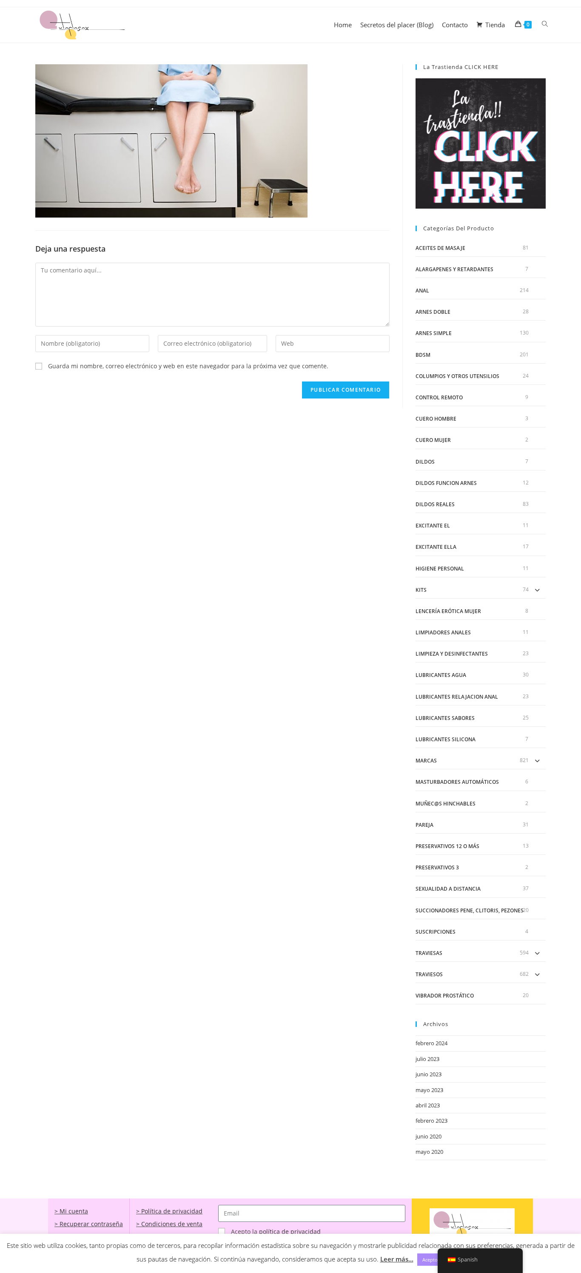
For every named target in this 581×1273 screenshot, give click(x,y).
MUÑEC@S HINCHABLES (446, 803)
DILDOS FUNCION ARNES (446, 483)
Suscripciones (436, 931)
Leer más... (396, 1259)
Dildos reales (435, 504)
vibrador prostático (445, 995)
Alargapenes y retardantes (454, 269)
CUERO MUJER (433, 440)
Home (343, 24)
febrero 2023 (431, 1120)
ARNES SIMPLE (434, 333)
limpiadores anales (443, 632)
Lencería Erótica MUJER (448, 611)
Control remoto (439, 397)
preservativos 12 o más (447, 846)
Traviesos (429, 974)
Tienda (495, 24)
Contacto (455, 24)
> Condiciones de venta (169, 1224)
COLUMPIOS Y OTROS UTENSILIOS (457, 376)
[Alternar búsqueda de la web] (545, 24)
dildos (425, 461)
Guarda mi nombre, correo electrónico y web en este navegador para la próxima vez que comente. (188, 366)
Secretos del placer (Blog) (396, 24)
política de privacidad (290, 1231)
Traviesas (429, 953)
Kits (421, 589)
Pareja (424, 825)
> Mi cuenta (71, 1211)
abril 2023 (428, 1105)
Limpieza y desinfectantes (452, 653)
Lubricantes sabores (445, 718)
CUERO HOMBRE (436, 418)
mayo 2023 (429, 1090)
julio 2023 (427, 1059)
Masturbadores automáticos (457, 782)
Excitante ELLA (436, 546)
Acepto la (276, 1231)
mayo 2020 (429, 1151)
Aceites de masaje (440, 248)
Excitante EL (433, 525)
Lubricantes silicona (446, 739)
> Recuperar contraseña (88, 1224)
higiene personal (440, 568)
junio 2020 (428, 1136)
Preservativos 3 (437, 867)
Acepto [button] (430, 1259)
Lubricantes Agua (441, 675)
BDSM (423, 354)
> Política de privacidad (169, 1211)
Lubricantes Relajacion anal (457, 696)
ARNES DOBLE (433, 311)
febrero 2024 (431, 1043)
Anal (422, 290)
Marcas (426, 760)
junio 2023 (428, 1074)
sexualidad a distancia (448, 888)
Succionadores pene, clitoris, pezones (470, 910)
